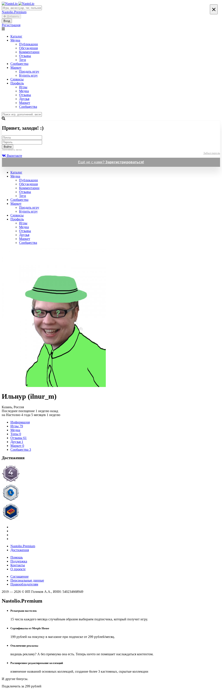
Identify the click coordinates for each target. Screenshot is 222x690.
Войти (7, 146)
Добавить (12, 16)
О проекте (18, 569)
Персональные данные (27, 580)
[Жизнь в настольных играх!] (111, 512)
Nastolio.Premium (22, 546)
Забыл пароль (211, 153)
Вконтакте (14, 155)
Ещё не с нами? (111, 162)
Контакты (17, 565)
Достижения (19, 550)
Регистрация (11, 25)
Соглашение (19, 576)
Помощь (16, 557)
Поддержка (18, 561)
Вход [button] (6, 21)
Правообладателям (24, 584)
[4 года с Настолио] (111, 473)
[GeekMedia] (111, 493)
